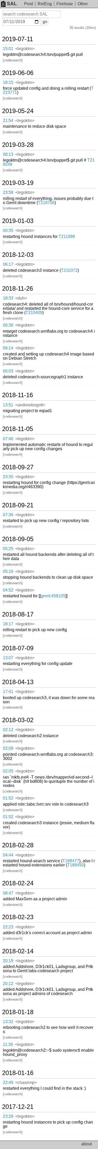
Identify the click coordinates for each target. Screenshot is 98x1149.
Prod (28, 4)
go (45, 21)
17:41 (8, 691)
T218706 (46, 202)
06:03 (8, 371)
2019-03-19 (17, 183)
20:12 (8, 983)
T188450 (75, 865)
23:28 (8, 1116)
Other (83, 4)
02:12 (8, 729)
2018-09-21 (17, 505)
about (86, 1144)
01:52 (8, 798)
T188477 (70, 861)
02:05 (8, 771)
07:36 (8, 515)
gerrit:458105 (53, 596)
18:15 (8, 82)
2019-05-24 (17, 111)
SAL (12, 3)
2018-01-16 (17, 1073)
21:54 (8, 120)
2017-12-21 (17, 1107)
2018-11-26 (17, 288)
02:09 (8, 748)
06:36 (8, 325)
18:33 (8, 298)
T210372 (69, 270)
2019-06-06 (17, 73)
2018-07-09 (17, 648)
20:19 (8, 961)
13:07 (8, 658)
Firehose (64, 4)
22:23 (8, 927)
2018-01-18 (17, 1012)
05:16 (8, 571)
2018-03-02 (17, 720)
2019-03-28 (17, 145)
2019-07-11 (17, 39)
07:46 (8, 439)
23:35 (8, 477)
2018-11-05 (17, 429)
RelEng (45, 4)
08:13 (8, 154)
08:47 (8, 893)
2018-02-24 (17, 883)
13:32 (8, 1021)
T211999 (67, 236)
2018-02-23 (17, 917)
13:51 (8, 405)
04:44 (8, 855)
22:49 (8, 1082)
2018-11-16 (17, 395)
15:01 (8, 48)
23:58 (8, 192)
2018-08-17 (17, 614)
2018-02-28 (17, 845)
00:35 (8, 230)
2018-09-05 (17, 539)
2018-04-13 (17, 682)
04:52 (8, 590)
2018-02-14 (17, 951)
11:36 (8, 1044)
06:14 (8, 348)
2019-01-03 (17, 221)
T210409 (34, 312)
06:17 (8, 264)
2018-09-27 (17, 467)
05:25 (8, 548)
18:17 (8, 624)
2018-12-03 (17, 255)
